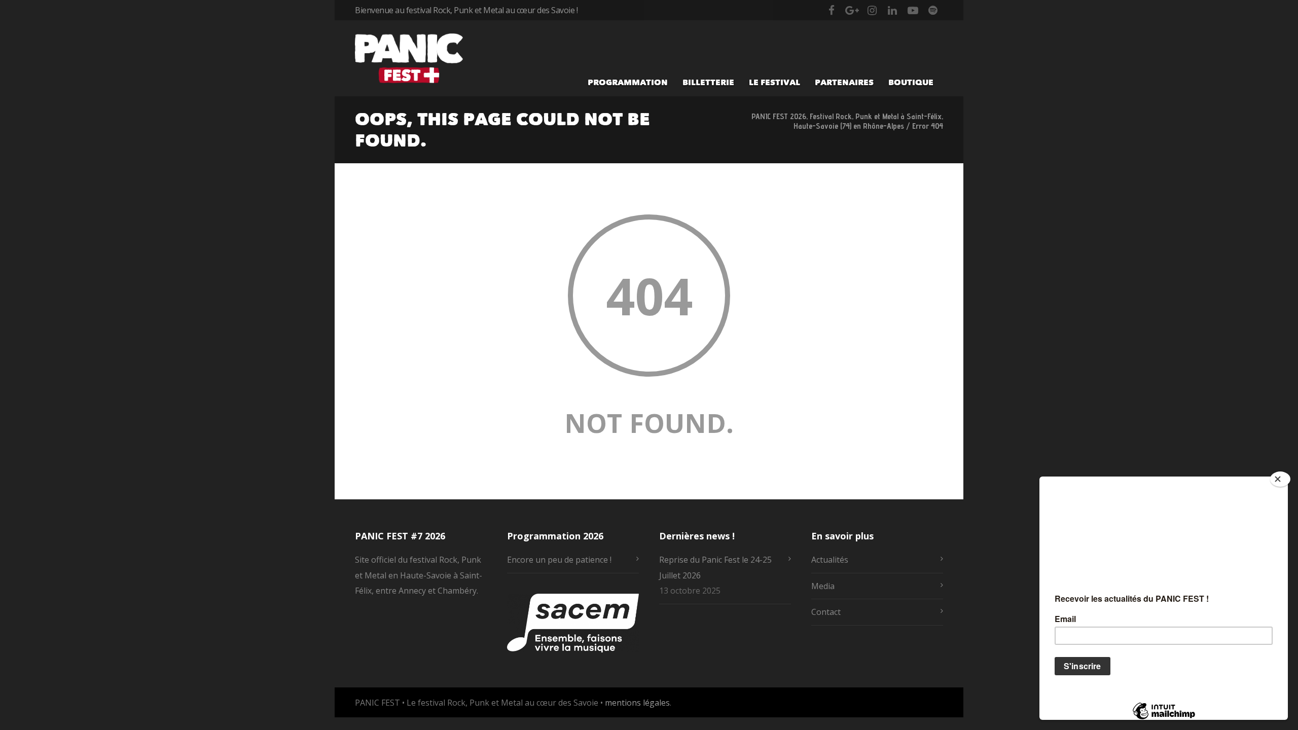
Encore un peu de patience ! (559, 559)
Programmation (628, 82)
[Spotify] (933, 10)
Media (823, 586)
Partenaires (844, 82)
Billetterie (708, 82)
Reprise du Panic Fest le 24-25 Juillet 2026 (715, 567)
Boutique (910, 82)
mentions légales (637, 702)
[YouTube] (913, 10)
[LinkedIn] (892, 10)
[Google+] (852, 10)
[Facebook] (831, 10)
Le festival (774, 82)
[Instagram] (872, 10)
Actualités (829, 559)
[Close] (1280, 479)
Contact (826, 611)
